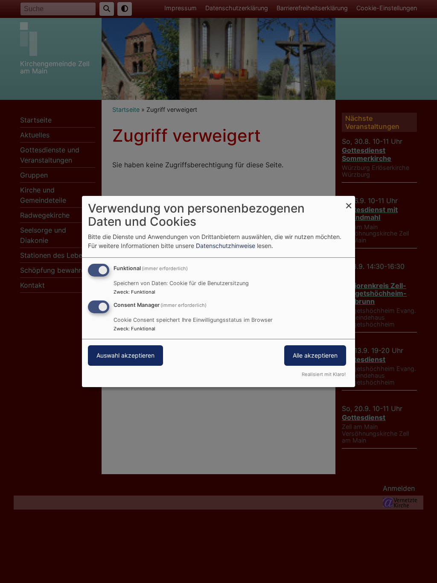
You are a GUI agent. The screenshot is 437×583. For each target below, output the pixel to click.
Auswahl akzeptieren (125, 355)
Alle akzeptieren (315, 355)
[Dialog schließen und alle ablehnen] (348, 201)
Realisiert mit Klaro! (324, 374)
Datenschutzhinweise (225, 245)
